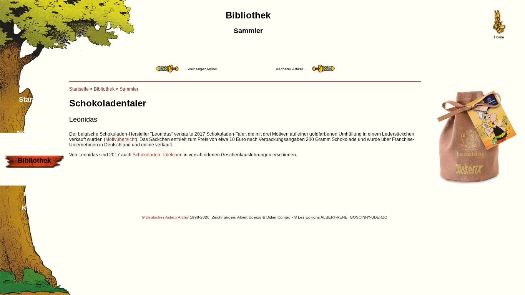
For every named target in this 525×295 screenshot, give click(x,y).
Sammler (129, 89)
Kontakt (34, 208)
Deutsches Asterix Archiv (167, 217)
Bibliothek (104, 89)
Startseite (34, 99)
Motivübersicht (120, 139)
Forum (34, 194)
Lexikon (35, 147)
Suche (34, 174)
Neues (34, 119)
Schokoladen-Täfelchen (158, 154)
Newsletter (34, 133)
